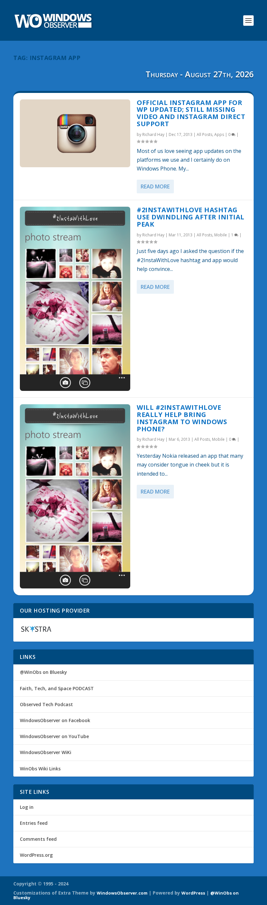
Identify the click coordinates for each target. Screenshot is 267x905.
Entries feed (34, 823)
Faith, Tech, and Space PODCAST (57, 688)
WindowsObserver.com (122, 893)
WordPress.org (36, 855)
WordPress (193, 893)
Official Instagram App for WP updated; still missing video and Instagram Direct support (191, 113)
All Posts (204, 134)
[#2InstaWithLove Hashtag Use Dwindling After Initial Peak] (75, 299)
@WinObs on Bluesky (43, 672)
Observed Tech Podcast (46, 704)
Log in (27, 807)
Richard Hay (153, 134)
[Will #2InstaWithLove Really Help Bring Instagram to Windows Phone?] (75, 496)
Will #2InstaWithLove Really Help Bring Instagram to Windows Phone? (182, 418)
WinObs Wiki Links (40, 768)
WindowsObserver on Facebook (55, 720)
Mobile (220, 235)
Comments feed (38, 839)
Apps (219, 134)
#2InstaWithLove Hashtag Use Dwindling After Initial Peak (191, 217)
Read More (155, 186)
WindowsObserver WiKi (45, 752)
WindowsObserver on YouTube (54, 736)
